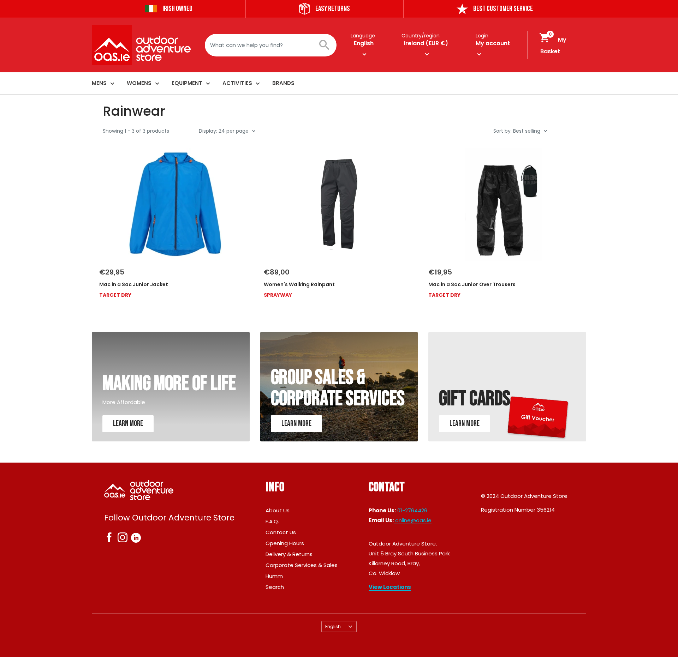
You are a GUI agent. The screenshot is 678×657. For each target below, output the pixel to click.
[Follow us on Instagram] (122, 539)
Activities (237, 83)
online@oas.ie (413, 520)
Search (275, 587)
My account (493, 43)
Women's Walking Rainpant (299, 284)
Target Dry (115, 295)
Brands (283, 83)
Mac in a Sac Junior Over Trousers (472, 284)
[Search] (328, 45)
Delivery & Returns (289, 554)
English (333, 626)
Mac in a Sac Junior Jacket (133, 284)
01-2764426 (412, 510)
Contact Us (281, 532)
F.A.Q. (272, 521)
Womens (139, 83)
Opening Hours (285, 543)
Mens (99, 83)
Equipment (187, 83)
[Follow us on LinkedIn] (136, 537)
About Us (278, 510)
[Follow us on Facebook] (109, 539)
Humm (274, 576)
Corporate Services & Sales (302, 565)
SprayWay (278, 295)
